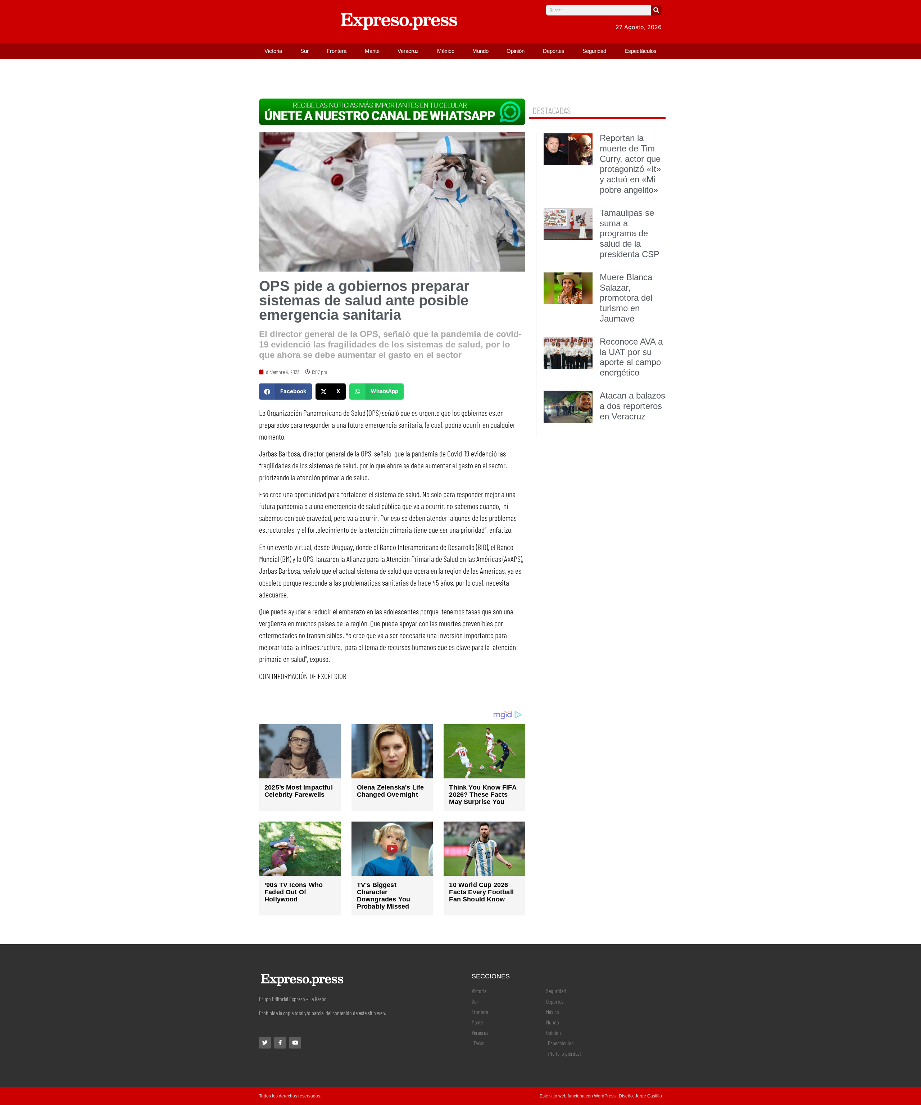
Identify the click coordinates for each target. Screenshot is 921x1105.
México (445, 51)
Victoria (273, 51)
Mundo (480, 51)
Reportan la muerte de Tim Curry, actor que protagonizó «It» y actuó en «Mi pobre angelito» (630, 164)
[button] (285, 391)
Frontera (336, 51)
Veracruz (408, 51)
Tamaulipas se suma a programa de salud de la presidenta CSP (629, 233)
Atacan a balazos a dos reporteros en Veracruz (632, 406)
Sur (304, 51)
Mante (372, 51)
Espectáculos (641, 51)
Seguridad (594, 51)
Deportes (553, 51)
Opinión (516, 51)
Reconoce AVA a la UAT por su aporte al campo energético (631, 357)
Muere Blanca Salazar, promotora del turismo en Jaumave (626, 297)
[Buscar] (656, 10)
